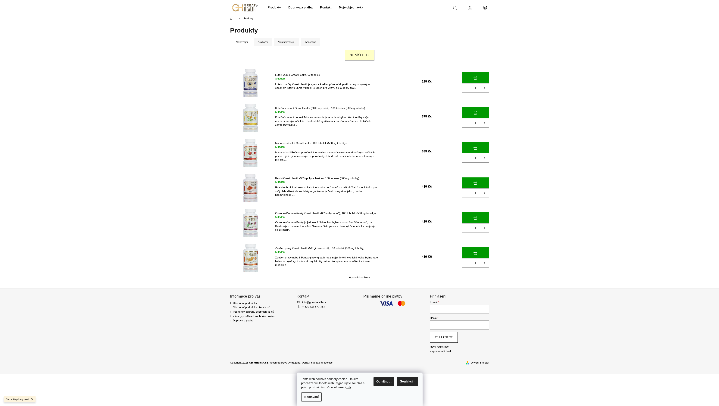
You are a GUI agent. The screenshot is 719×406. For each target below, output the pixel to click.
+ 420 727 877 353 (313, 306)
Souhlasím (407, 381)
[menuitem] (274, 7)
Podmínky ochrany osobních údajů (253, 311)
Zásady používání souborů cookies (253, 316)
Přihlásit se (444, 337)
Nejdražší (263, 42)
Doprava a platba (243, 320)
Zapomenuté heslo (441, 351)
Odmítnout (383, 381)
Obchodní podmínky (245, 302)
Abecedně (310, 42)
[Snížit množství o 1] (466, 87)
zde (348, 387)
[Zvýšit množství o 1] (484, 87)
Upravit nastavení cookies (317, 362)
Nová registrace (439, 346)
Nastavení (311, 396)
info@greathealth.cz (314, 302)
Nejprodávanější (286, 42)
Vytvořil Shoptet (480, 362)
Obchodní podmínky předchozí (251, 307)
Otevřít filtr (359, 55)
